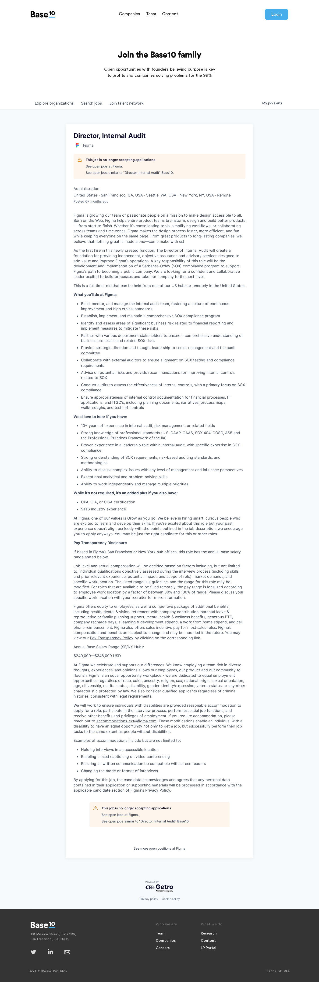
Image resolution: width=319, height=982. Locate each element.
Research (209, 933)
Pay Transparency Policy (111, 638)
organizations (54, 103)
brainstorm (175, 220)
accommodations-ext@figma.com (126, 721)
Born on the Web (88, 220)
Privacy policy (148, 899)
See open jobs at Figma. (104, 166)
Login (276, 14)
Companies (129, 14)
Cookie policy (171, 899)
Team (151, 14)
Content (170, 14)
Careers (163, 948)
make (164, 241)
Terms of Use (278, 970)
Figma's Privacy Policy (150, 790)
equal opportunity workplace (135, 675)
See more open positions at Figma (159, 848)
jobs (91, 103)
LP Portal (208, 948)
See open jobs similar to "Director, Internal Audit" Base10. (130, 173)
